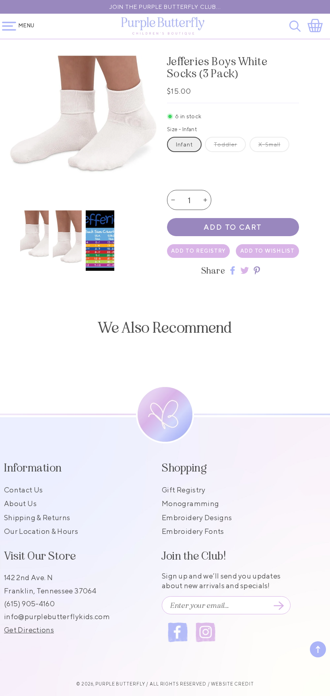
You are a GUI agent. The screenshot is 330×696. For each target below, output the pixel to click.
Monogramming (190, 503)
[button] (296, 26)
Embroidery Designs (197, 517)
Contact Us (23, 490)
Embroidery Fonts (193, 531)
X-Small (269, 144)
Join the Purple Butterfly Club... (165, 7)
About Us (20, 503)
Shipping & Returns (37, 517)
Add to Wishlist (267, 251)
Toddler (225, 144)
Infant (184, 144)
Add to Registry (198, 251)
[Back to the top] (318, 649)
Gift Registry (184, 490)
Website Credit (232, 683)
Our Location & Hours (41, 531)
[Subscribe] (278, 605)
